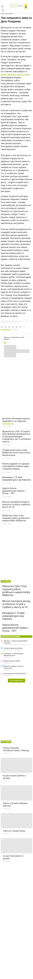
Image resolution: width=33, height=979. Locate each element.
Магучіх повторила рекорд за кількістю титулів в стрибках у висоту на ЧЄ (16, 504)
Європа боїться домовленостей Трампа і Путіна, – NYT (13, 491)
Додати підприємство (16, 680)
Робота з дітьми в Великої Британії (15, 804)
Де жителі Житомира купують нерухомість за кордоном (16, 419)
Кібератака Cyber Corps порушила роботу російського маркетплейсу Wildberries (16, 518)
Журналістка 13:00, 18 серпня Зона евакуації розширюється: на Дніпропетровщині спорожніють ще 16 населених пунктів (16, 436)
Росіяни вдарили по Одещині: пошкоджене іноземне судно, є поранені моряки (16, 466)
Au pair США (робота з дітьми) (13, 857)
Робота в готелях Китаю (14, 831)
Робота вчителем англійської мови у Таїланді (16, 749)
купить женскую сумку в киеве (15, 74)
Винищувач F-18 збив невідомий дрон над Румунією (16, 478)
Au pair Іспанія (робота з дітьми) (14, 776)
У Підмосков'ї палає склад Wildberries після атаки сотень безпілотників (16, 452)
